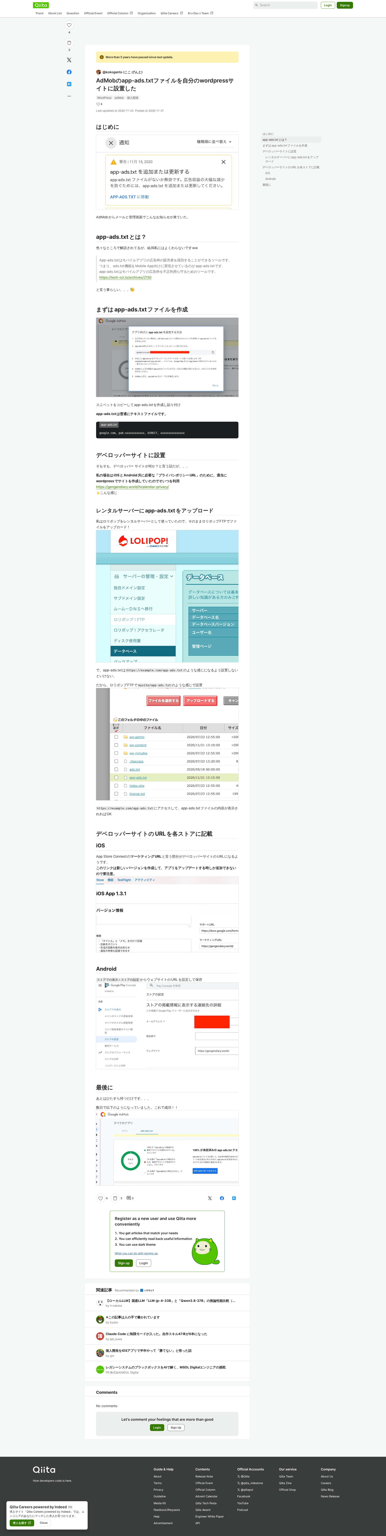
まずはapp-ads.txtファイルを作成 (285, 145)
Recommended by (127, 1290)
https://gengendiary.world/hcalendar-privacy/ (132, 487)
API (197, 1523)
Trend (39, 13)
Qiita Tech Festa (206, 1503)
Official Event (93, 13)
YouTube (242, 1503)
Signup (345, 5)
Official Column (120, 13)
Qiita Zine (285, 1483)
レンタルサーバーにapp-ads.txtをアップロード (291, 159)
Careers (326, 1483)
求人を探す (22, 1523)
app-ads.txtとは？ (275, 139)
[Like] (69, 25)
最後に (267, 184)
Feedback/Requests (167, 1509)
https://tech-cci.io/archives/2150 (125, 277)
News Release (330, 1496)
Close (44, 1522)
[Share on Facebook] (69, 72)
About (157, 1476)
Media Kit (160, 1503)
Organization (147, 13)
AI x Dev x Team (200, 13)
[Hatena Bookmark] (69, 84)
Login (328, 5)
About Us (327, 1476)
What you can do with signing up (136, 1253)
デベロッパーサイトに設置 (279, 151)
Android (270, 178)
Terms (158, 1483)
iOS (267, 173)
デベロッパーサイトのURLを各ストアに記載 (291, 167)
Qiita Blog (327, 1489)
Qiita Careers (172, 13)
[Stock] (69, 42)
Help (157, 1516)
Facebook (243, 1496)
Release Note (204, 1476)
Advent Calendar (206, 1496)
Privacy (158, 1489)
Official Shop (287, 1489)
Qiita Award (202, 1509)
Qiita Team (286, 1476)
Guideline (160, 1496)
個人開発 (132, 97)
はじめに (268, 133)
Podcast (242, 1509)
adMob (119, 97)
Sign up (124, 1263)
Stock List (55, 13)
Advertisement (163, 1523)
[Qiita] (41, 5)
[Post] (69, 60)
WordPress (104, 97)
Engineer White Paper (209, 1516)
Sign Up (176, 1427)
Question (73, 13)
